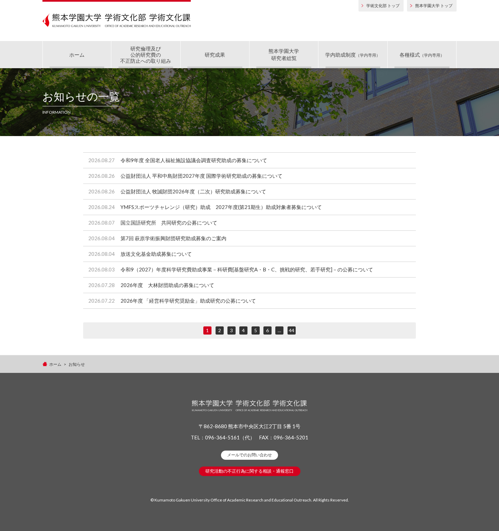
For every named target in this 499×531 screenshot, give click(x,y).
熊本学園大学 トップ (433, 5)
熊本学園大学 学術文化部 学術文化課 (116, 20)
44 (291, 330)
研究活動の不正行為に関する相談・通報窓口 (249, 471)
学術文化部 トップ (383, 5)
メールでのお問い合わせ (249, 454)
